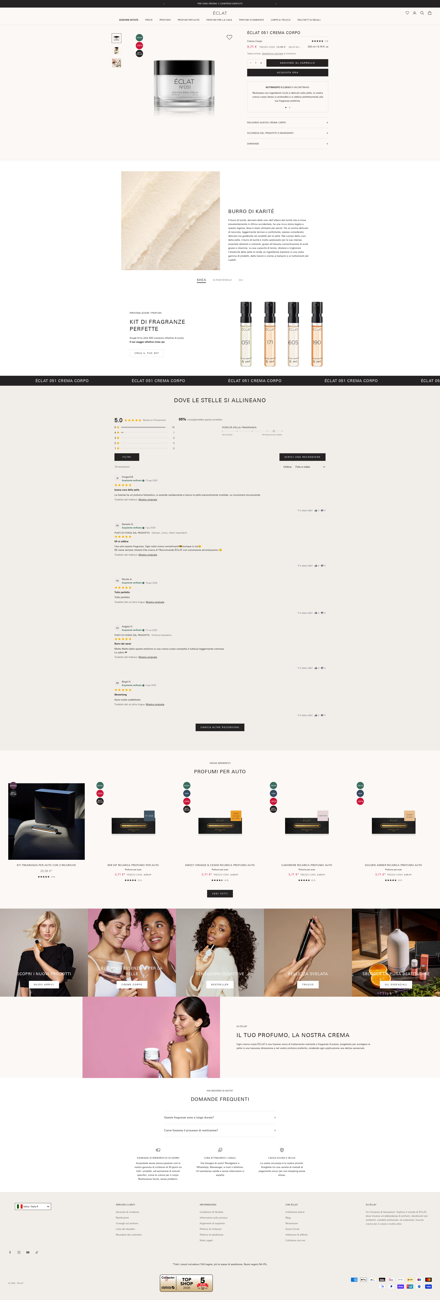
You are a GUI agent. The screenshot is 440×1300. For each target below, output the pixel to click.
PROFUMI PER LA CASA (219, 20)
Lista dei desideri (125, 1229)
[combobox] (33, 1206)
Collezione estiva (295, 1212)
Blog (287, 1217)
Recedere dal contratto (129, 1234)
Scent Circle (292, 1229)
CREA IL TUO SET (147, 353)
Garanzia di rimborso (127, 1212)
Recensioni (291, 1223)
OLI (241, 280)
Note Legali (206, 1240)
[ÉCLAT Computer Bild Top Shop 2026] (186, 1283)
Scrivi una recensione (302, 457)
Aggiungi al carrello (297, 63)
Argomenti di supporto (212, 1223)
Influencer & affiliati (296, 1234)
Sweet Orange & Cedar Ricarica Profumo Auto (220, 865)
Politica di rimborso (211, 1229)
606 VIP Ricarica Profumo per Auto (133, 865)
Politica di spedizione (211, 1234)
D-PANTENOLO (222, 280)
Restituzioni (122, 1217)
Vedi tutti (220, 893)
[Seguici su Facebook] (10, 1252)
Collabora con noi (295, 1240)
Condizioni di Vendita (211, 1212)
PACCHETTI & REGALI (309, 20)
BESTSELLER (220, 984)
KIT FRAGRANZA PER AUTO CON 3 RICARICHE (46, 865)
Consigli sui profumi (127, 1223)
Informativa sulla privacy (213, 1217)
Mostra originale (148, 499)
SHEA (201, 279)
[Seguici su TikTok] (36, 1252)
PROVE (149, 20)
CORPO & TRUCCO (281, 20)
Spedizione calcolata (272, 53)
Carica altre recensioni (220, 727)
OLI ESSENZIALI (396, 984)
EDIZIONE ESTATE (128, 20)
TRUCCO (308, 984)
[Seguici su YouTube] (28, 1252)
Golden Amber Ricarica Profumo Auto (393, 865)
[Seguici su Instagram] (19, 1252)
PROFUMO (165, 20)
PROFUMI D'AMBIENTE (251, 20)
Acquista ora (287, 72)
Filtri (127, 457)
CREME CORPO (132, 984)
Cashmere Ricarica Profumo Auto (306, 865)
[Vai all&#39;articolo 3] (116, 63)
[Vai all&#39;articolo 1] (116, 38)
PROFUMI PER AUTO (189, 20)
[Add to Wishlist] (229, 37)
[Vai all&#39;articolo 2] (116, 50)
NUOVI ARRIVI (44, 984)
